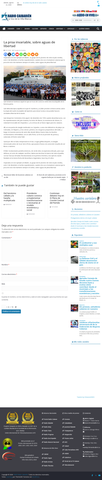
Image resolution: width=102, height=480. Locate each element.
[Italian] (85, 11)
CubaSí (66, 446)
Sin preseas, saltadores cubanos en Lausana (85, 215)
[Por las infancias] (85, 44)
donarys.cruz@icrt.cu (91, 438)
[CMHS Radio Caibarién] (4, 28)
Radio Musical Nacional (51, 442)
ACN (65, 442)
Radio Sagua (48, 458)
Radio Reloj (47, 427)
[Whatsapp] (21, 54)
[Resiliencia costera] (85, 141)
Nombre (5, 265)
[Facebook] (5, 54)
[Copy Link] (29, 54)
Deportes (43, 29)
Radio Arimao (48, 462)
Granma (67, 419)
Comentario (7, 238)
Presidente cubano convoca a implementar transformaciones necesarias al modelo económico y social (34, 201)
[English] (77, 11)
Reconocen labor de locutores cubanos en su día (18, 176)
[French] (80, 11)
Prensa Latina (68, 438)
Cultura (35, 29)
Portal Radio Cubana (50, 419)
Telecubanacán (69, 465)
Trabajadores (68, 431)
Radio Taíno (47, 431)
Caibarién (11, 29)
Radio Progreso (49, 434)
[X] (9, 54)
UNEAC (66, 453)
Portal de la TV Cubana (71, 461)
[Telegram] (13, 54)
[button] (21, 28)
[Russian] (90, 11)
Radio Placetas (48, 466)
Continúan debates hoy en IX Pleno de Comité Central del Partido (57, 198)
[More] (36, 54)
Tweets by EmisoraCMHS (85, 397)
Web (3, 284)
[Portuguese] (88, 11)
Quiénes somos (84, 29)
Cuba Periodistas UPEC (71, 450)
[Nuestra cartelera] (85, 197)
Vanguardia (68, 434)
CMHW (46, 454)
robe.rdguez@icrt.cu (90, 456)
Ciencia (51, 29)
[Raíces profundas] (85, 83)
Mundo (27, 29)
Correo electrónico (9, 274)
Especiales (70, 29)
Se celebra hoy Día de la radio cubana (35, 3)
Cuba (18, 29)
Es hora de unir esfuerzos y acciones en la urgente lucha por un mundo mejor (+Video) (51, 177)
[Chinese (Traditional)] (96, 11)
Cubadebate (68, 423)
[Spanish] (75, 11)
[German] (83, 11)
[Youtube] (17, 54)
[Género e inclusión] (85, 117)
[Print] (32, 54)
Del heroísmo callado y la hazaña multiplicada (10, 197)
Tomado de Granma (20, 50)
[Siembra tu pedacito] (85, 172)
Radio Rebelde (48, 423)
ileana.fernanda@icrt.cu (92, 423)
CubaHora (67, 457)
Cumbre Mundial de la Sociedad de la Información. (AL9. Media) (20, 428)
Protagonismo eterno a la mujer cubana (84, 218)
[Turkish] (93, 11)
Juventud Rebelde (69, 427)
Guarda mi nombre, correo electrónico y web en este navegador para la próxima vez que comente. (34, 298)
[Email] (25, 54)
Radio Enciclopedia (50, 438)
